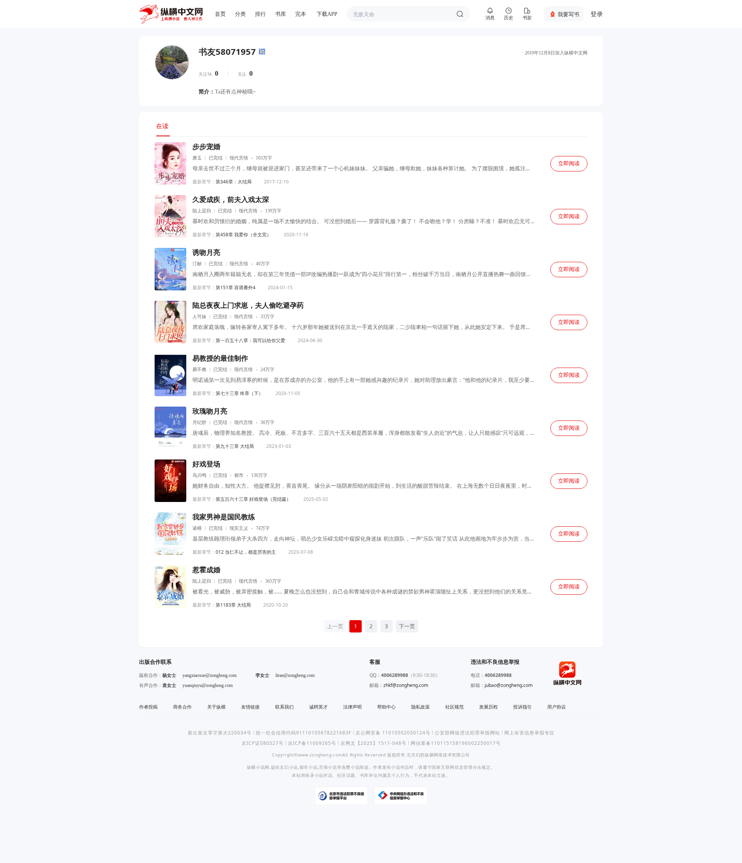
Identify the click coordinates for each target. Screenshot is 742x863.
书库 (280, 14)
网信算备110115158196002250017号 (456, 743)
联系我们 (284, 707)
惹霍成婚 (206, 570)
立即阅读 (569, 163)
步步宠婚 (206, 147)
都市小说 (309, 767)
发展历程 (488, 707)
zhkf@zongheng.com (405, 685)
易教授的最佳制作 (220, 358)
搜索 (460, 14)
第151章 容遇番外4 (235, 287)
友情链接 (250, 707)
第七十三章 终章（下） (239, 393)
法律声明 (352, 707)
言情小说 (328, 767)
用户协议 (556, 707)
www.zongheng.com (320, 755)
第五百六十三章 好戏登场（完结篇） (253, 499)
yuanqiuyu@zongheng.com (207, 685)
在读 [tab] (162, 126)
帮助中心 (386, 707)
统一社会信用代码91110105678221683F (303, 732)
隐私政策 (420, 707)
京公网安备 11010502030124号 (393, 732)
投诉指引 (522, 707)
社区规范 (454, 707)
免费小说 (351, 767)
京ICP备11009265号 (312, 743)
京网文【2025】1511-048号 (373, 743)
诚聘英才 (318, 707)
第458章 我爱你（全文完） (243, 234)
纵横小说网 (258, 767)
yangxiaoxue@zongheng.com (209, 675)
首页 (220, 14)
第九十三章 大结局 (235, 446)
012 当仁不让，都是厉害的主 (246, 552)
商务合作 (182, 707)
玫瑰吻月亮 (209, 411)
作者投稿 (148, 707)
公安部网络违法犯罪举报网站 (467, 732)
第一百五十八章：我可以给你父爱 (250, 340)
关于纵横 (216, 707)
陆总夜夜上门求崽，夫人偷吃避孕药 (248, 305)
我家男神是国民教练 (223, 517)
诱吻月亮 (206, 252)
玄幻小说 (289, 767)
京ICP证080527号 (263, 743)
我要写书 (568, 14)
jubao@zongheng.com (509, 685)
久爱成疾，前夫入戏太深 (230, 199)
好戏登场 (206, 464)
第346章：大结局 (234, 181)
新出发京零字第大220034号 (220, 732)
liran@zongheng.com (295, 675)
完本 (300, 14)
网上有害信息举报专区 (529, 732)
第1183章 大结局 (233, 605)
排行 (260, 14)
